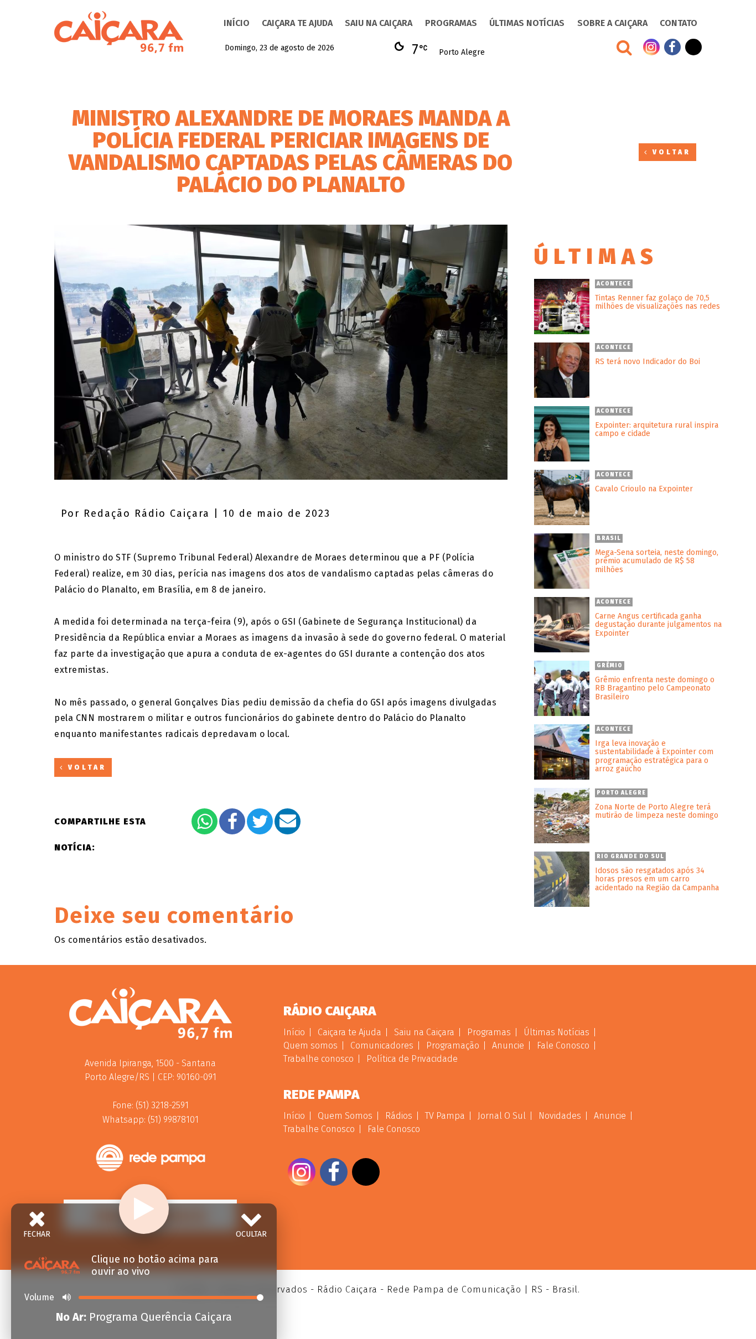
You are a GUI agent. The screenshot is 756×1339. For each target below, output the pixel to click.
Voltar (670, 152)
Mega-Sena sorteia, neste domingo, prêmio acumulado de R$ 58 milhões (656, 561)
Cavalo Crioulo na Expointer (644, 489)
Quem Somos (345, 1115)
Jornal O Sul (502, 1115)
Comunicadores (381, 1045)
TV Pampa (445, 1115)
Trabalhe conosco (318, 1058)
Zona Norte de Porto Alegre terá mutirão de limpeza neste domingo (656, 811)
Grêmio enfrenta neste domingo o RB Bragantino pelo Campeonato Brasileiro (654, 688)
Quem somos (310, 1045)
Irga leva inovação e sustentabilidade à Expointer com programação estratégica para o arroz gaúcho (654, 756)
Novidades (559, 1115)
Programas (451, 23)
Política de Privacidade (412, 1058)
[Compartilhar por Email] (288, 821)
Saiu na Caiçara (378, 23)
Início (237, 23)
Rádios (398, 1115)
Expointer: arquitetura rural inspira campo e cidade (656, 429)
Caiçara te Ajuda (297, 23)
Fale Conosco (563, 1045)
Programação (452, 1045)
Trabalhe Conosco (319, 1129)
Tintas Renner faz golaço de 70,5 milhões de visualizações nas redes (657, 302)
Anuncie (508, 1045)
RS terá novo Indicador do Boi (647, 361)
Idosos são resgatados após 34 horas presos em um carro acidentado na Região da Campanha (657, 879)
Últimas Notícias (527, 23)
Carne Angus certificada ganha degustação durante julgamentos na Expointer (658, 624)
